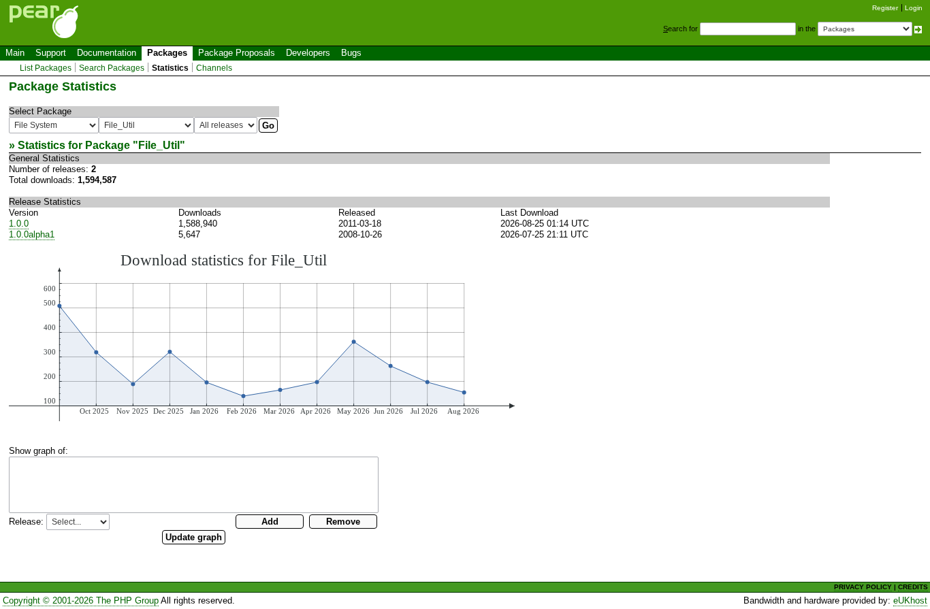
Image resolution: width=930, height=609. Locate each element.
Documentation (106, 53)
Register (885, 8)
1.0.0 (19, 223)
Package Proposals (236, 53)
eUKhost (910, 600)
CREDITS (913, 587)
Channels (214, 68)
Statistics (170, 68)
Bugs (351, 53)
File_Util (159, 145)
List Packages (45, 68)
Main (15, 53)
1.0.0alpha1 (31, 234)
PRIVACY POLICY (863, 587)
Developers (308, 53)
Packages (167, 53)
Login (914, 8)
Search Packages (111, 68)
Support (50, 53)
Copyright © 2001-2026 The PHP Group (81, 600)
